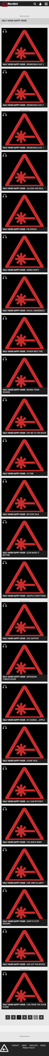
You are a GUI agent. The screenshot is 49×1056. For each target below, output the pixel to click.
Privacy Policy (29, 1048)
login (40, 4)
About (24, 1045)
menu (46, 4)
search (35, 4)
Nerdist (9, 4)
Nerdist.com (4, 1048)
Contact (15, 1045)
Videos (43, 1045)
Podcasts (33, 1045)
